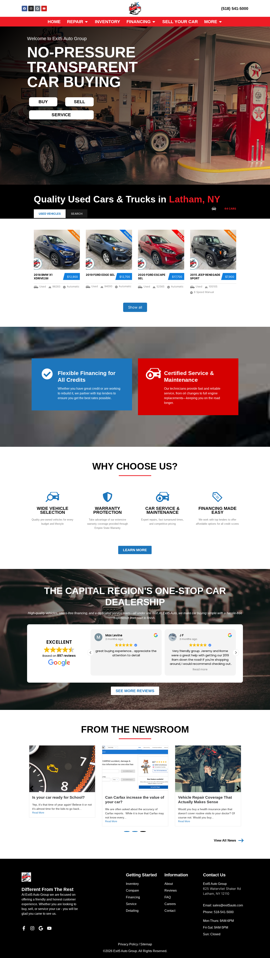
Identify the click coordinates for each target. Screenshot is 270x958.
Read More (38, 821)
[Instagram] (31, 8)
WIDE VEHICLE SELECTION (52, 510)
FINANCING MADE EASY (217, 510)
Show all (135, 307)
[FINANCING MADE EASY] (217, 497)
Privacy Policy (128, 944)
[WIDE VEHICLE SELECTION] (53, 497)
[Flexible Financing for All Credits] (47, 374)
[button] (236, 653)
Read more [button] (146, 669)
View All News (225, 840)
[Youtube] (44, 8)
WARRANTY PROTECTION (107, 510)
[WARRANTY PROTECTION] (107, 497)
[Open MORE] (220, 21)
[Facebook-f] (24, 928)
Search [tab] (76, 213)
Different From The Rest (48, 889)
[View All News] (241, 840)
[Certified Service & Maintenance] (153, 374)
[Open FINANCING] (154, 21)
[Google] (37, 8)
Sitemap (146, 944)
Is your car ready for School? (204, 797)
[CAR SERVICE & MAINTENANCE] (162, 497)
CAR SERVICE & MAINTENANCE (162, 510)
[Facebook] (24, 8)
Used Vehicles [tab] (50, 213)
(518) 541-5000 (234, 8)
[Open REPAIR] (86, 21)
